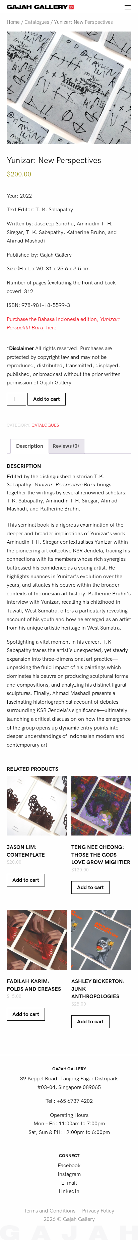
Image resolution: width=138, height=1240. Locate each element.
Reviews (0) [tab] (66, 446)
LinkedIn (69, 1191)
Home (13, 22)
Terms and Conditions (49, 1211)
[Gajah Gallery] (40, 7)
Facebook (69, 1166)
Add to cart (46, 399)
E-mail (69, 1183)
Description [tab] (29, 446)
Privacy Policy (98, 1211)
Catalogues (36, 22)
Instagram (69, 1174)
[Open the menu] (128, 6)
